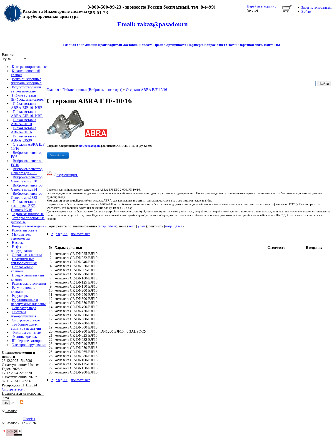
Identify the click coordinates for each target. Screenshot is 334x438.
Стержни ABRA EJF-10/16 (146, 90)
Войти (306, 11)
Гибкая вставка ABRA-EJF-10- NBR (27, 106)
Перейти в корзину (261, 6)
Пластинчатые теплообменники (24, 261)
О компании (87, 45)
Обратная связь (250, 45)
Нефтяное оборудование (21, 249)
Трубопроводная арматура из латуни (26, 326)
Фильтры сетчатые (26, 332)
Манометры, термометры (21, 236)
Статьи (231, 45)
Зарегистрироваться (316, 7)
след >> (61, 234)
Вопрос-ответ (214, 45)
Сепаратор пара (24, 308)
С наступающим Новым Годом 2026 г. (20, 367)
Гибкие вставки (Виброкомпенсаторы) (28, 97)
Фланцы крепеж (24, 336)
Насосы (18, 242)
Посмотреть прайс (203, 112)
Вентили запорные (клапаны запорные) (26, 81)
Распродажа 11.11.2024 (19, 385)
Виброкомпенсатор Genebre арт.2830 (26, 179)
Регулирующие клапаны (23, 290)
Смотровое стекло (26, 320)
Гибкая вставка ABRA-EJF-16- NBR (27, 114)
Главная (69, 45)
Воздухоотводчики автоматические (26, 89)
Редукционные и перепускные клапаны (28, 302)
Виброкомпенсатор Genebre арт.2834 (26, 187)
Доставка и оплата (137, 45)
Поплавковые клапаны (22, 269)
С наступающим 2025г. (19, 377)
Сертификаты (175, 45)
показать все (80, 234)
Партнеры (195, 45)
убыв (112, 226)
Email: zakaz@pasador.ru (152, 24)
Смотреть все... (13, 389)
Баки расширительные (29, 67)
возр (102, 226)
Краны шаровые (24, 230)
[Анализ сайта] (12, 435)
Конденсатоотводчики (29, 226)
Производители (110, 45)
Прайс (158, 45)
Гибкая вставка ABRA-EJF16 (23, 130)
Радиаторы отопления (29, 283)
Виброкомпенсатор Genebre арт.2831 (26, 171)
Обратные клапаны (27, 255)
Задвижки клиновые (28, 214)
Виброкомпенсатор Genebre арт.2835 (26, 195)
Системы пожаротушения (23, 314)
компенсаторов (89, 145)
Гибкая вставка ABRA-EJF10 (23, 122)
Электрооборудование (29, 345)
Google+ (29, 419)
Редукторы (20, 296)
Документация (66, 175)
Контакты (272, 45)
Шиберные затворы (27, 341)
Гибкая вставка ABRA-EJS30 (23, 138)
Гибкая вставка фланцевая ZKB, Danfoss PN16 (24, 206)
